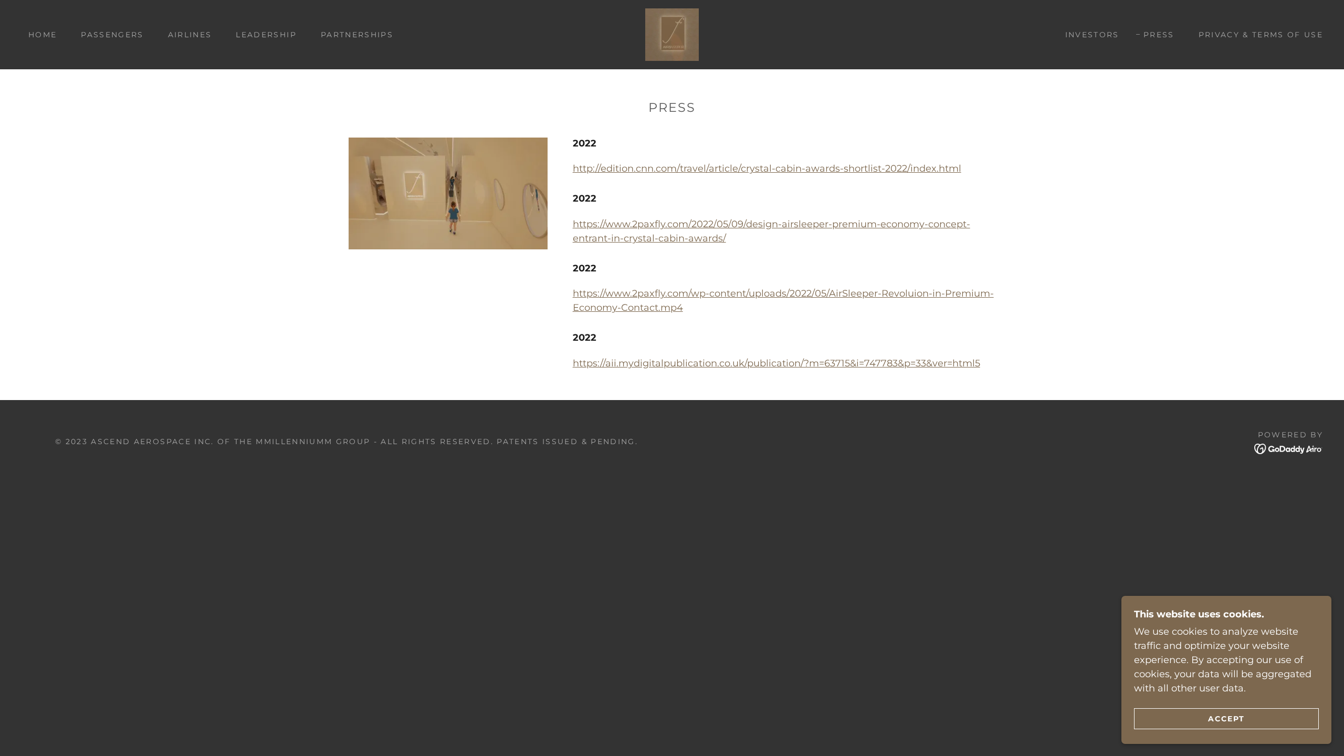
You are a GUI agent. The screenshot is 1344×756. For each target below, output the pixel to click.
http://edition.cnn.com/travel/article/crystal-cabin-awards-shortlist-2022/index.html (767, 168)
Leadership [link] (266, 34)
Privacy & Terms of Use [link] (1261, 34)
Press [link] (1158, 34)
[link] (672, 34)
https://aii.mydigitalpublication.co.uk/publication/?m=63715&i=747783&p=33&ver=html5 (776, 363)
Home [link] (42, 34)
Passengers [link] (112, 34)
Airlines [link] (190, 34)
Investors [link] (1092, 34)
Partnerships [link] (357, 34)
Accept (1226, 718)
